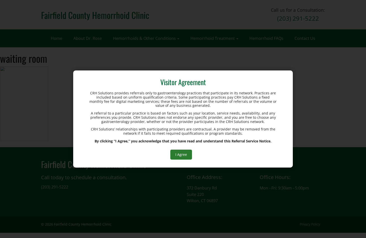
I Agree (181, 154)
